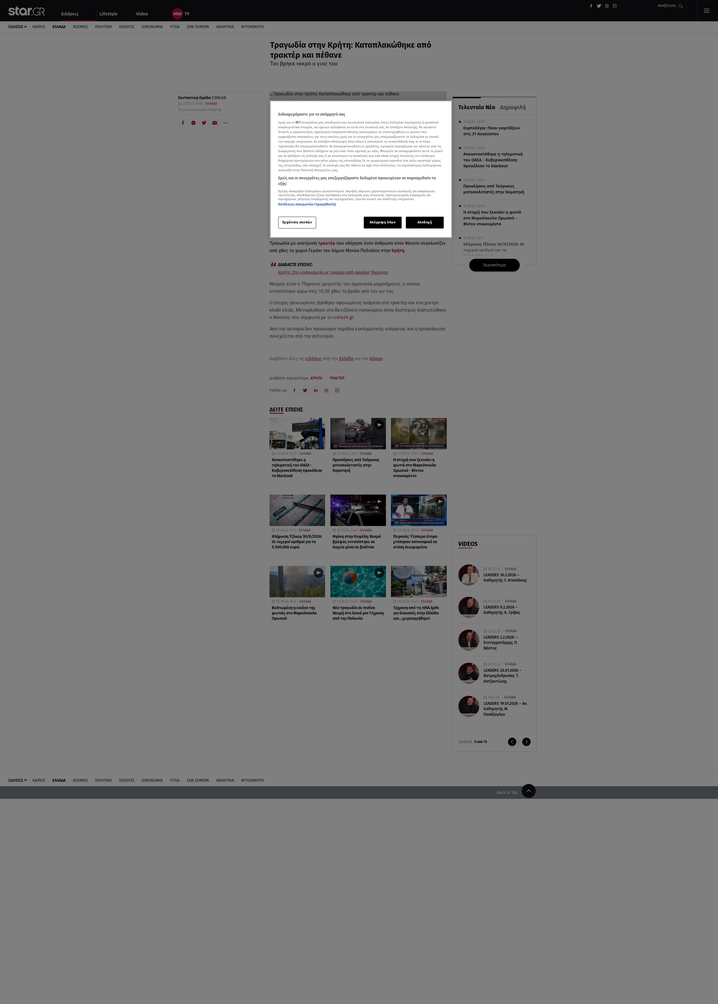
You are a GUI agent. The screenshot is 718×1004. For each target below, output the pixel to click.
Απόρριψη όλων (382, 222)
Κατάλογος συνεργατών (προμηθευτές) (307, 204)
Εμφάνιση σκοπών (297, 222)
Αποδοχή (425, 222)
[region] (361, 169)
